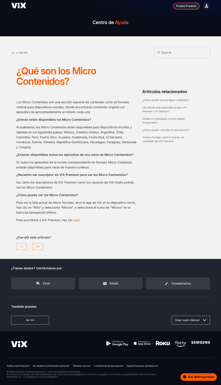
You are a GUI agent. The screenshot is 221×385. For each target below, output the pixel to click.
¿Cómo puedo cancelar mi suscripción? (165, 130)
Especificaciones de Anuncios (142, 366)
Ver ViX (23, 52)
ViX (13, 52)
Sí (21, 246)
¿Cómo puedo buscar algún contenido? (165, 100)
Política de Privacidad (18, 366)
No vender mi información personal (51, 366)
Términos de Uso (82, 366)
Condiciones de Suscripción (108, 366)
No (37, 246)
